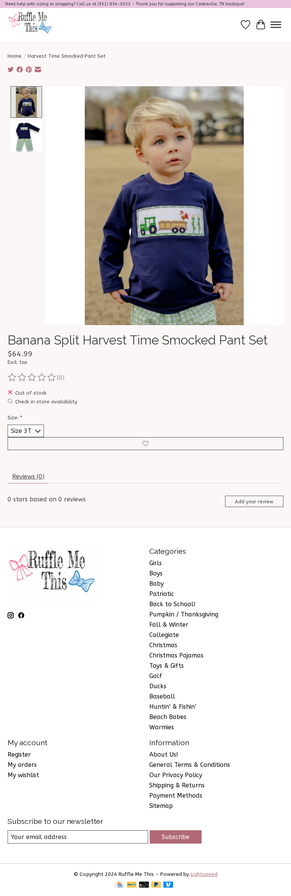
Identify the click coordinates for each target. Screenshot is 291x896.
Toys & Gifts (166, 665)
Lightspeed (204, 874)
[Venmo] (168, 885)
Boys (156, 573)
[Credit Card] (119, 885)
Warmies (161, 727)
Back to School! (172, 604)
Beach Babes (167, 717)
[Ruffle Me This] (31, 24)
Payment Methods (175, 795)
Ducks (157, 686)
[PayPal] (132, 885)
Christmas (163, 645)
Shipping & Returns (177, 785)
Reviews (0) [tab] (28, 476)
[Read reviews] (32, 377)
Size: (15, 417)
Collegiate (164, 634)
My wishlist (23, 775)
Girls (155, 563)
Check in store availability (46, 402)
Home (15, 56)
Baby (156, 583)
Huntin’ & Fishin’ (172, 706)
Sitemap (161, 805)
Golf (155, 676)
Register (19, 754)
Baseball (162, 696)
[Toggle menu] (275, 24)
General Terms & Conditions (189, 764)
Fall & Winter (168, 624)
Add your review (254, 501)
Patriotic (161, 593)
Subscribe (175, 837)
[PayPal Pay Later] (156, 885)
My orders (22, 764)
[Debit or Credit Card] (144, 885)
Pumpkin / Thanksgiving (183, 614)
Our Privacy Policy (175, 775)
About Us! (163, 754)
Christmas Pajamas (176, 655)
